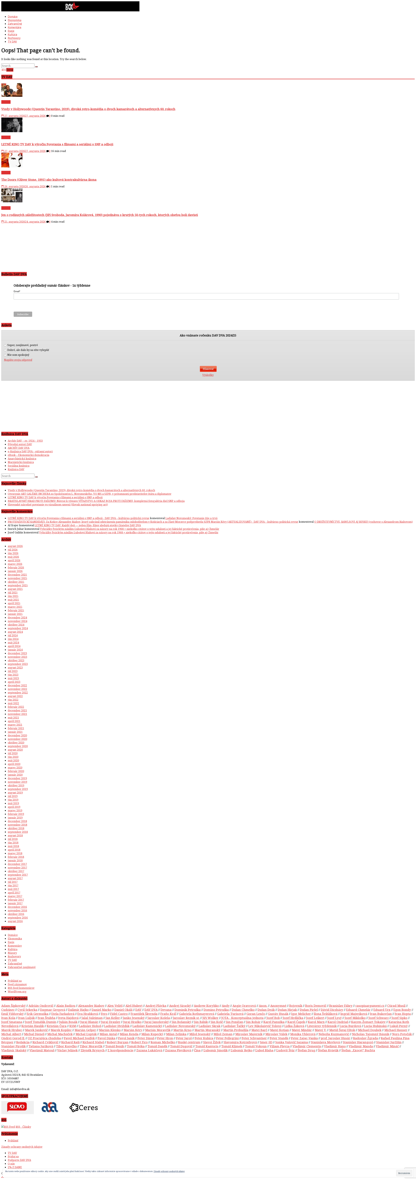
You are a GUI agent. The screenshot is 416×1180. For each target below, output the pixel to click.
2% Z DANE (15, 1167)
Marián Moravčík (157, 1030)
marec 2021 (15, 724)
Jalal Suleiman (92, 1018)
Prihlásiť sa (15, 981)
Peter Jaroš (184, 1038)
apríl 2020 (14, 764)
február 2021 (16, 728)
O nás (11, 1163)
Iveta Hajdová (68, 1018)
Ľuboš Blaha (264, 1050)
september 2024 (18, 628)
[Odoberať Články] (8, 1127)
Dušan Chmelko (243, 1010)
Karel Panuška (274, 1022)
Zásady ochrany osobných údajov (21, 1146)
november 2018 (17, 825)
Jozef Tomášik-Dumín (40, 1022)
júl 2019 (13, 796)
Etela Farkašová (62, 1014)
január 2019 (15, 817)
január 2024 (15, 649)
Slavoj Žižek (212, 1042)
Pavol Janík (126, 1038)
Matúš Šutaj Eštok (342, 1030)
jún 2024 (13, 639)
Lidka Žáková (294, 1026)
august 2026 (15, 546)
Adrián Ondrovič (41, 1005)
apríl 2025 (14, 603)
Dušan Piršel (309, 1010)
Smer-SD (266, 1042)
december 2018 (17, 821)
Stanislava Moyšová (325, 1042)
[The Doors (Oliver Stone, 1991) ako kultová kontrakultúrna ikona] (11, 166)
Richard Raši (70, 1042)
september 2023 (18, 664)
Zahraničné (15, 23)
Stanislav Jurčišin (389, 1042)
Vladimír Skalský (13, 1050)
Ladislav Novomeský (180, 1026)
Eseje (11, 31)
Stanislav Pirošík (13, 1046)
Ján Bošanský (181, 1022)
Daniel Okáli (123, 1010)
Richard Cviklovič (45, 1042)
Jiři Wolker (210, 1018)
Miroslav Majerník (248, 1034)
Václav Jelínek (67, 1050)
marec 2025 (15, 607)
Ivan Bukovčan (381, 1014)
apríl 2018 (14, 850)
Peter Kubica (204, 1038)
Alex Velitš (115, 1005)
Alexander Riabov (91, 1005)
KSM (72, 1026)
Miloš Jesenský (200, 1034)
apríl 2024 (14, 646)
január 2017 (15, 903)
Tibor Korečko (66, 1046)
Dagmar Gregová (52, 1010)
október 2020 (16, 742)
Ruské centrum (189, 1042)
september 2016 (18, 917)
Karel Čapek (296, 1022)
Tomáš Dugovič (181, 1046)
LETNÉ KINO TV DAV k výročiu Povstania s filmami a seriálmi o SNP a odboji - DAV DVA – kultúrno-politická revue (78, 518)
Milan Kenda (129, 1034)
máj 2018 (13, 846)
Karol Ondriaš (338, 1022)
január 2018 (15, 860)
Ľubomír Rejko (241, 1050)
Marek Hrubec (11, 1030)
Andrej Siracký (180, 1005)
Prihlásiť (13, 1140)
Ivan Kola (8, 1018)
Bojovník (295, 1005)
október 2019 (16, 785)
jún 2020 (13, 757)
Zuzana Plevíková (178, 1050)
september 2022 (18, 692)
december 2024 (17, 617)
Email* (17, 291)
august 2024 (15, 632)
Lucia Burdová (350, 1026)
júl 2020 (13, 753)
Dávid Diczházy (332, 1010)
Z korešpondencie (120, 1050)
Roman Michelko (163, 1042)
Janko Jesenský (134, 1018)
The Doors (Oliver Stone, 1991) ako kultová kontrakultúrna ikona (49, 179)
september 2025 (18, 585)
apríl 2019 (14, 807)
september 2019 (18, 789)
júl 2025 (13, 592)
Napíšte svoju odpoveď (18, 360)
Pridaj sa (13, 1156)
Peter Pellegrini (227, 1038)
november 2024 (17, 621)
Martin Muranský (207, 1030)
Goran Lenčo (256, 1014)
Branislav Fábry (340, 1005)
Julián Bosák (68, 1022)
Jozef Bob (273, 1018)
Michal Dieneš (34, 1034)
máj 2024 (13, 642)
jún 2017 (13, 885)
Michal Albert (11, 1034)
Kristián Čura (56, 1026)
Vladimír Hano (335, 1046)
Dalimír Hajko (78, 1010)
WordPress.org (17, 991)
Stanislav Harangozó (358, 1042)
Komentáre (14, 27)
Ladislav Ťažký (234, 1026)
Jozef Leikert (315, 1018)
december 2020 (17, 735)
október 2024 (16, 624)
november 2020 (17, 739)
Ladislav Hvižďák (117, 1026)
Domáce (13, 16)
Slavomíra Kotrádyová (240, 1042)
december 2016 (17, 907)
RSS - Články (23, 1127)
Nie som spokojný (18, 355)
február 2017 (16, 900)
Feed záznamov (17, 984)
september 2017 (18, 875)
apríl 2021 (14, 721)
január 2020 (15, 774)
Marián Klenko (110, 1030)
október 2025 (16, 582)
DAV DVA (151, 1010)
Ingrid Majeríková (353, 1014)
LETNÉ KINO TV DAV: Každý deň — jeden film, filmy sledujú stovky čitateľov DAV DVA (88, 525)
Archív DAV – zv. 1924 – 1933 (25, 440)
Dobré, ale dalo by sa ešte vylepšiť (28, 350)
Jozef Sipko (399, 1018)
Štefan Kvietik (328, 1050)
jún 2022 (13, 699)
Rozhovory (14, 38)
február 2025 (16, 610)
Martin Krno (182, 1030)
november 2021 (17, 714)
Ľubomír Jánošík (215, 1050)
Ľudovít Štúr (285, 1050)
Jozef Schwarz (379, 1018)
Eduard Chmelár (358, 1010)
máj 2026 (13, 557)
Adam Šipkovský (13, 1005)
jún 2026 (13, 553)
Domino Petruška (216, 1010)
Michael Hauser (395, 1030)
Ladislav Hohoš (90, 1026)
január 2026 (15, 571)
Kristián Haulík (32, 1026)
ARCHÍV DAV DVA (18, 448)
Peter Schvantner (254, 1038)
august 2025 (15, 589)
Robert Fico (139, 1042)
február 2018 (16, 857)
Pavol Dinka (106, 1038)
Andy (226, 1005)
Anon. (263, 1005)
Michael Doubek (369, 1030)
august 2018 (15, 835)
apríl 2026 (14, 560)
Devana (166, 1010)
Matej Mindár (302, 1030)
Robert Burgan (117, 1042)
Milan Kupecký (152, 1034)
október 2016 (16, 914)
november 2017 (17, 867)
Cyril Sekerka (27, 1010)
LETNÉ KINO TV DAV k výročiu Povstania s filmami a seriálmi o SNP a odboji (57, 144)
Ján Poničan (234, 1022)
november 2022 (17, 689)
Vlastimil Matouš (41, 1050)
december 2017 (17, 864)
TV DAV (12, 41)
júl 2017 (13, 882)
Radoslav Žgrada (365, 1038)
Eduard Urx (381, 1010)
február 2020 (16, 771)
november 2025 (17, 578)
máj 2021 (13, 717)
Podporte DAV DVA (19, 1160)
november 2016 (17, 910)
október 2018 (16, 828)
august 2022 (15, 696)
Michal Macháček (60, 1034)
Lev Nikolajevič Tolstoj (264, 1026)
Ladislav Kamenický (147, 1026)
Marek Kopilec (61, 1030)
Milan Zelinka (176, 1034)
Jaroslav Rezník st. (186, 1018)
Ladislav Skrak (209, 1026)
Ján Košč (217, 1022)
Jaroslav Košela (159, 1018)
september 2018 (18, 832)
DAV (138, 1010)
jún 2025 (13, 596)
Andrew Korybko (206, 1005)
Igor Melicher (301, 1014)
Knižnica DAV (16, 469)
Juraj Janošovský (156, 1022)
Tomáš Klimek (231, 1046)
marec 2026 (15, 564)
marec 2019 (15, 810)
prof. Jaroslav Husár (335, 1038)
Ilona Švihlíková (326, 1014)
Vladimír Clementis (306, 1046)
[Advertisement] (98, 246)
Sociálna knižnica (18, 465)
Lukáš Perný (399, 1026)
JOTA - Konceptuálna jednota (242, 1018)
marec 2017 (15, 896)
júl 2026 (13, 549)
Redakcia (23, 1042)
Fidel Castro (119, 1014)
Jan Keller (113, 1018)
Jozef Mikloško (355, 1018)
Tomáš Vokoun (256, 1046)
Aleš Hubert (134, 1005)
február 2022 (16, 707)
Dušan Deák (266, 1010)
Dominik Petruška (188, 1010)
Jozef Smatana (11, 1022)
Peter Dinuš (145, 1038)
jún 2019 (13, 799)
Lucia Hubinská (375, 1026)
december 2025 (17, 574)
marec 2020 (15, 767)
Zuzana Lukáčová (149, 1050)
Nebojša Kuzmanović (333, 1034)
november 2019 (17, 782)
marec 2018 (15, 853)
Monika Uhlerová (303, 1034)
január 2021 (15, 732)
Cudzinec (8, 1010)
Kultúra (12, 34)
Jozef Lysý (334, 1018)
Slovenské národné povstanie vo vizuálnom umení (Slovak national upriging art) (58, 504)
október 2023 (16, 660)
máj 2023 (13, 678)
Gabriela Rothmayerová (196, 1014)
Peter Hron (165, 1038)
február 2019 (16, 814)
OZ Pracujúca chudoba (44, 1038)
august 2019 (15, 792)
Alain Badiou (65, 1005)
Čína (197, 1050)
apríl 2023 (14, 682)
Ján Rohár (253, 1022)
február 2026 (16, 567)
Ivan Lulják (26, 1018)
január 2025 (15, 614)
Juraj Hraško (132, 1022)
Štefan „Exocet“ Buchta (358, 1050)
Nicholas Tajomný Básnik (370, 1034)
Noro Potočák (402, 1034)
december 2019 (17, 778)
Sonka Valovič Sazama (291, 1042)
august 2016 (15, 921)
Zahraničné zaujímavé (22, 967)
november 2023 (17, 657)
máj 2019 (13, 803)
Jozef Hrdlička (293, 1018)
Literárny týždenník (322, 1026)
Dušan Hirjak (287, 1010)
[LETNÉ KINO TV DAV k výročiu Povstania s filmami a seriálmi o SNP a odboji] (11, 131)
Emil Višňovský (12, 1014)
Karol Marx (316, 1022)
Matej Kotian (279, 1030)
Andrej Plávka (155, 1005)
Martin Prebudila (235, 1030)
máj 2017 (13, 889)
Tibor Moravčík (91, 1046)
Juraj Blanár (89, 1022)
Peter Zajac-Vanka (304, 1038)
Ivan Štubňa (46, 1018)
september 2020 (18, 746)
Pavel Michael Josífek (79, 1038)
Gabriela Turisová (230, 1014)
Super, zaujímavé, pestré (22, 345)
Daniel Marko (101, 1010)
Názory (12, 953)
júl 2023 (13, 671)
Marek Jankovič (36, 1030)
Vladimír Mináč (387, 1046)
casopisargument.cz (369, 1005)
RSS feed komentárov (21, 988)
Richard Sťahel (93, 1042)
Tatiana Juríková (41, 1046)
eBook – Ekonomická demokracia (28, 455)
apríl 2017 (14, 892)
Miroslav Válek (276, 1034)
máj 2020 (13, 760)
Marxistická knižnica (21, 462)
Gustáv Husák (278, 1014)
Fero (104, 1014)
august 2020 (15, 749)
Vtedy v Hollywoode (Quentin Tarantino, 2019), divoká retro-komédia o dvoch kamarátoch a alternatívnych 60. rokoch (88, 109)
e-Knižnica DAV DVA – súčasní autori (30, 451)
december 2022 (17, 685)
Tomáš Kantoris (206, 1046)
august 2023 (15, 667)
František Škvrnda (144, 1014)
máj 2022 (13, 703)
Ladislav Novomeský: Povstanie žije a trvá (191, 518)
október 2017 (16, 871)
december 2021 (17, 710)
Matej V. (320, 1030)
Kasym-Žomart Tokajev (368, 1022)
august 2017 (15, 878)
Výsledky (208, 375)
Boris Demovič (315, 1005)
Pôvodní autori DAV (20, 444)
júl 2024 (13, 635)
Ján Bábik (201, 1022)
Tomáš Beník (114, 1046)
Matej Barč (259, 1030)
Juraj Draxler (110, 1022)
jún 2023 (13, 674)
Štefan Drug (306, 1050)
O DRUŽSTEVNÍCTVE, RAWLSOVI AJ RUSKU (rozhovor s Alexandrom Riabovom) (363, 522)
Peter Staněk (279, 1038)
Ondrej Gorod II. (13, 1038)
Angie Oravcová (244, 1005)
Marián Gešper (85, 1030)
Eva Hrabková (87, 1014)
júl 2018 (13, 839)
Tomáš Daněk (157, 1046)
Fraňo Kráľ (168, 1014)
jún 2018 (13, 842)
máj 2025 (13, 599)
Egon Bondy (402, 1010)
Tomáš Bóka (136, 1046)
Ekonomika (14, 20)
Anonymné (278, 1005)
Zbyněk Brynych (93, 1050)
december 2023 (17, 653)
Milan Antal (108, 1034)
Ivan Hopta (403, 1014)
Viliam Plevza (280, 1046)
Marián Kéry (133, 1030)
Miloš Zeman (223, 1034)
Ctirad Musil (396, 1005)
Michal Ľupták (86, 1034)
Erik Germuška (37, 1014)
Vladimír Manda (361, 1046)
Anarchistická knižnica (22, 458)
